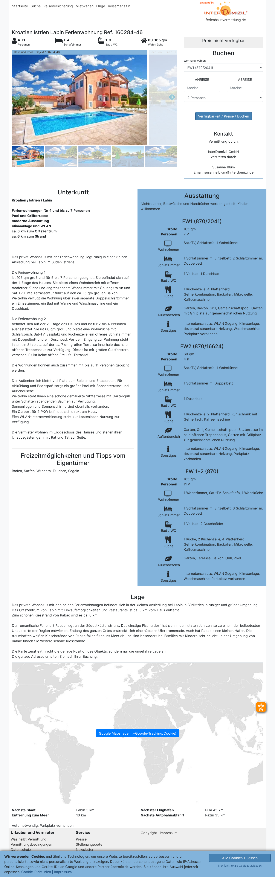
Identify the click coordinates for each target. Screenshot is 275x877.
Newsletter (84, 849)
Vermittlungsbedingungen (31, 844)
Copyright (149, 833)
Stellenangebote (89, 844)
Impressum (168, 833)
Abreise (245, 79)
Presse (81, 839)
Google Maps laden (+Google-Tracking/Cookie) (137, 733)
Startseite (20, 6)
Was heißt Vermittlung (28, 839)
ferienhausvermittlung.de (226, 20)
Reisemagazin (119, 6)
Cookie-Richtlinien (36, 872)
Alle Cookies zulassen (240, 858)
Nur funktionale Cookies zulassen (239, 865)
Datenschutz (21, 849)
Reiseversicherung (58, 6)
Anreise (202, 79)
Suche (36, 6)
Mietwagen (84, 6)
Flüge (100, 6)
